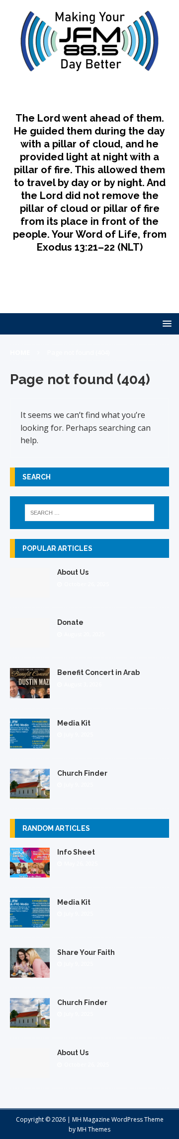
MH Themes (93, 1129)
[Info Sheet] (30, 871)
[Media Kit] (30, 742)
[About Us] (30, 592)
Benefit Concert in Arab (98, 672)
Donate (70, 622)
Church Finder (82, 773)
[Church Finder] (30, 792)
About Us (73, 572)
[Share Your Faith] (30, 972)
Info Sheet (76, 852)
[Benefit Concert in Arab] (30, 692)
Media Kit (73, 723)
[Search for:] (89, 512)
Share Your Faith (86, 952)
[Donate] (30, 642)
